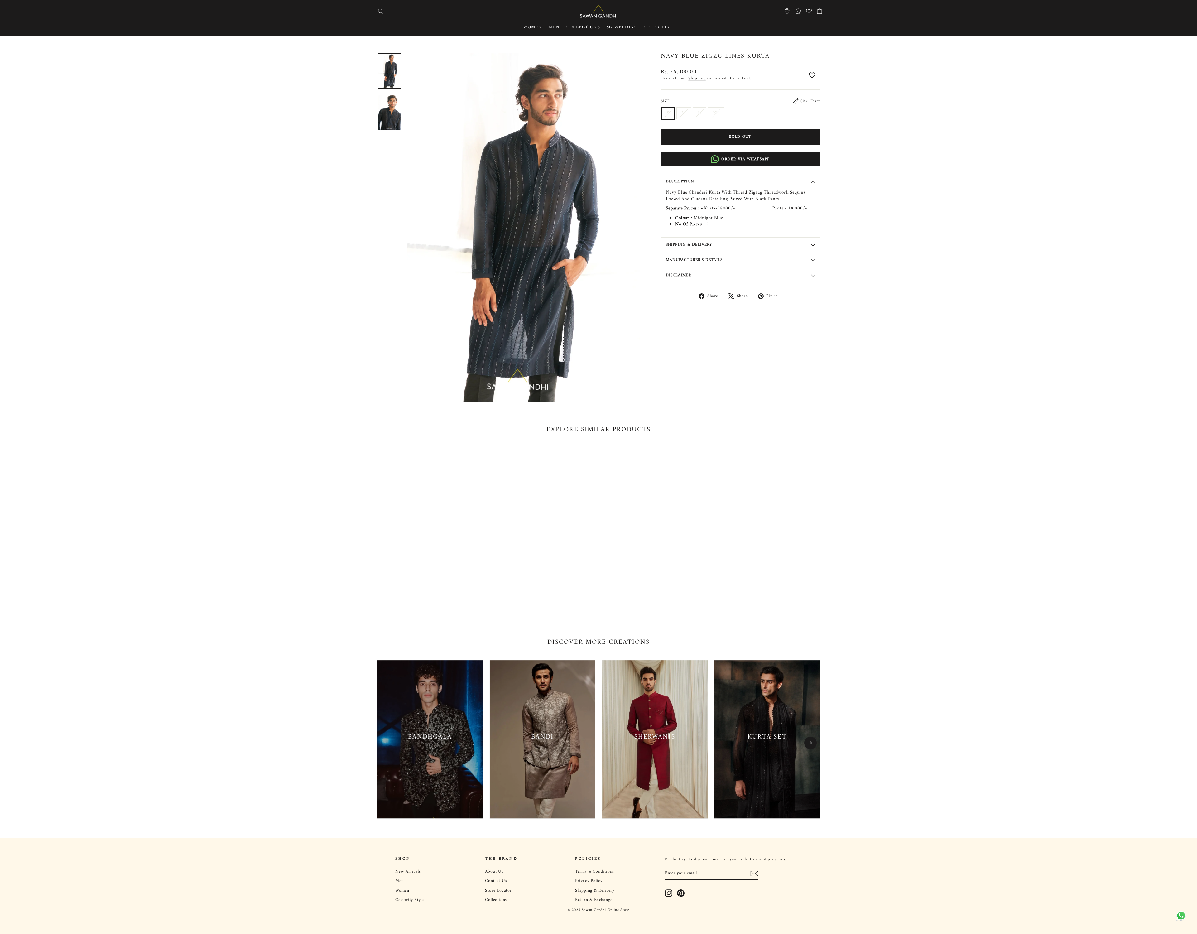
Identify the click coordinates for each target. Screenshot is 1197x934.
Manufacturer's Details (694, 260)
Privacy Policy (589, 881)
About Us (494, 871)
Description (680, 181)
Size (740, 101)
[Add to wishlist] (812, 76)
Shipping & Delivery (689, 244)
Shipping (696, 78)
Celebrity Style (409, 900)
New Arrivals (408, 871)
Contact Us (496, 881)
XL (716, 113)
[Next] (810, 743)
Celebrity (657, 27)
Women (532, 27)
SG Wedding (622, 27)
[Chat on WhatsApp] (1180, 915)
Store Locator (498, 890)
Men (554, 27)
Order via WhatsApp (745, 159)
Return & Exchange (594, 900)
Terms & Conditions (594, 871)
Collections (583, 27)
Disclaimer (678, 275)
